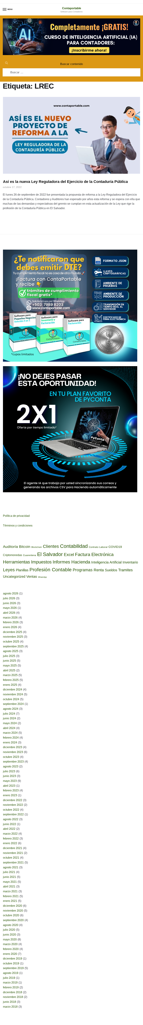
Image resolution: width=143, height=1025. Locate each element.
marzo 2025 (10, 675)
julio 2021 (9, 872)
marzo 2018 (10, 1006)
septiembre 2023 (13, 761)
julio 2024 (9, 713)
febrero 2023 (11, 790)
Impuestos (41, 561)
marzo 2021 (10, 891)
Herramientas (16, 561)
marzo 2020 (10, 944)
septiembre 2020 (13, 920)
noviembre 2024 (13, 694)
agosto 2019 (10, 973)
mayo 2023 (10, 780)
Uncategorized (14, 576)
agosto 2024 (10, 708)
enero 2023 (10, 795)
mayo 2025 (10, 665)
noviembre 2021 (13, 852)
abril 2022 (9, 828)
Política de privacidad (16, 515)
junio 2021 (9, 876)
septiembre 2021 (13, 862)
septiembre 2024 (13, 703)
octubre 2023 (11, 756)
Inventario (130, 562)
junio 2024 (9, 718)
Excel (69, 554)
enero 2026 (10, 627)
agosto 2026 (10, 593)
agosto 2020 (10, 925)
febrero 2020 (11, 949)
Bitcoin (24, 547)
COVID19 (115, 547)
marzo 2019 (10, 982)
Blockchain (36, 547)
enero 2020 (10, 953)
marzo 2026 (10, 617)
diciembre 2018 (12, 992)
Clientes (51, 546)
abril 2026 (9, 612)
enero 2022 (10, 843)
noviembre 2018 (13, 996)
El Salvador (50, 554)
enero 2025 (10, 684)
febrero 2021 (11, 896)
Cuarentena (29, 555)
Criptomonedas (12, 555)
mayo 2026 (10, 607)
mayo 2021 (10, 881)
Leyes (9, 569)
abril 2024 (9, 728)
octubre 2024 (11, 699)
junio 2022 (9, 824)
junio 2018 (9, 1001)
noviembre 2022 (13, 804)
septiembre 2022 (13, 814)
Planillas (22, 570)
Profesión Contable (50, 569)
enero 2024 (10, 742)
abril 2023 (9, 785)
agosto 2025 (10, 651)
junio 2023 (9, 776)
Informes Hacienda (71, 562)
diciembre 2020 (12, 905)
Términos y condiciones (17, 525)
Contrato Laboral (98, 547)
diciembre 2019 (12, 958)
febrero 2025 (11, 679)
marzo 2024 (10, 732)
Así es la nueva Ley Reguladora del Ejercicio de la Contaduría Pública (65, 181)
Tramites (125, 570)
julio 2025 (9, 655)
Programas (83, 570)
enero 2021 (10, 900)
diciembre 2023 (12, 747)
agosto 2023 (10, 766)
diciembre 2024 (12, 689)
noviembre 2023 (13, 752)
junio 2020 (9, 934)
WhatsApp (42, 577)
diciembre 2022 (12, 800)
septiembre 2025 (13, 646)
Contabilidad (74, 546)
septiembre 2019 (13, 968)
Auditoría (10, 547)
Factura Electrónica (94, 554)
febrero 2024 (11, 737)
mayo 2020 (10, 939)
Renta (99, 570)
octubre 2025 (11, 641)
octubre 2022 (11, 809)
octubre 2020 (11, 915)
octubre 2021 (11, 857)
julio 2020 (9, 929)
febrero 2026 (11, 622)
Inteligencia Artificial (106, 562)
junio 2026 (9, 603)
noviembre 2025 (13, 636)
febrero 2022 (11, 838)
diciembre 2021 (12, 848)
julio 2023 (9, 771)
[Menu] (5, 9)
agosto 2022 (10, 819)
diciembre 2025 (12, 632)
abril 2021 (9, 886)
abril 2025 (9, 670)
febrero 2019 (11, 987)
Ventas (31, 576)
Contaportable (71, 8)
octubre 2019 (11, 963)
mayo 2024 (10, 723)
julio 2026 (9, 598)
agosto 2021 (10, 867)
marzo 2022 (10, 833)
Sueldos (111, 570)
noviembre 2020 (13, 910)
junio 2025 (9, 660)
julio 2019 (9, 977)
